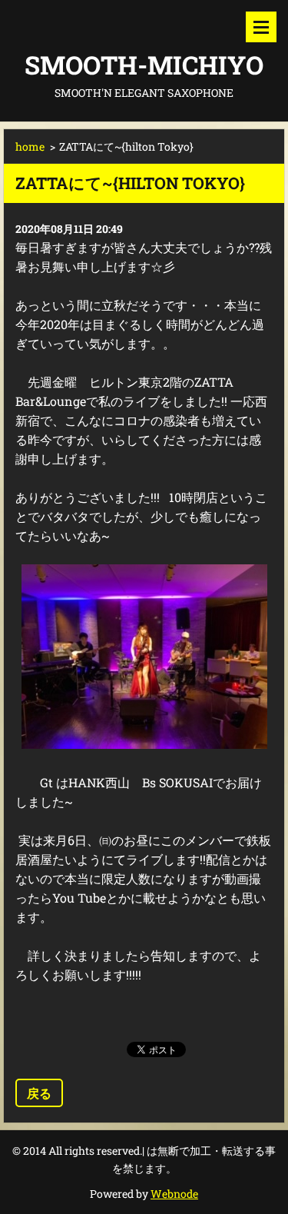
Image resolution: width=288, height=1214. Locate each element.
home (30, 146)
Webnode (174, 1193)
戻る (39, 1093)
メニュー (261, 27)
